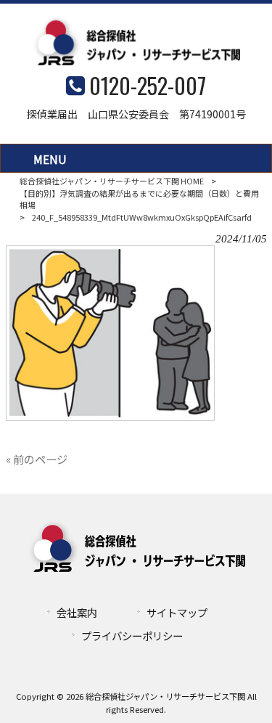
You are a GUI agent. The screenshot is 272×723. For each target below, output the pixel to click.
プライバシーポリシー (132, 635)
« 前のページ (36, 459)
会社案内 (77, 612)
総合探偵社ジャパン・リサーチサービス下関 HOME (112, 181)
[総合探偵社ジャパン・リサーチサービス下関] (136, 60)
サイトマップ (177, 612)
